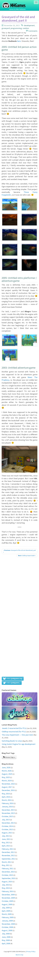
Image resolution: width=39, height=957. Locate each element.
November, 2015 (8, 813)
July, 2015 (6, 819)
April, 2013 (6, 845)
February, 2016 (7, 803)
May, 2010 (6, 888)
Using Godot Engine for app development (18, 744)
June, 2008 (6, 937)
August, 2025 (7, 774)
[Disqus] (19, 589)
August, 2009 (7, 904)
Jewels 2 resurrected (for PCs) (14, 728)
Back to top (19, 955)
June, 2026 (6, 767)
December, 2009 (8, 894)
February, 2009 (7, 917)
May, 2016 (6, 793)
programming (16, 28)
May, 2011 (6, 865)
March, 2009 (6, 914)
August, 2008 (7, 930)
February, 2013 (7, 849)
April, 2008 (6, 943)
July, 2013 (6, 836)
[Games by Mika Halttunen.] (14, 2)
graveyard (6, 28)
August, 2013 (7, 832)
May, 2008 (6, 940)
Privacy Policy (30, 951)
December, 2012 (8, 852)
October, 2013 (7, 829)
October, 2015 (7, 816)
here (19, 41)
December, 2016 (8, 790)
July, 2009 (6, 907)
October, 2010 (7, 875)
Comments (32, 31)
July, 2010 (6, 885)
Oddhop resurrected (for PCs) (14, 731)
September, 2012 (8, 859)
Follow (14, 679)
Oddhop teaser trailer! (27, 556)
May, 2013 (6, 842)
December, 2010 (8, 871)
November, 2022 (8, 784)
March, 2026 (6, 770)
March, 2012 (6, 862)
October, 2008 (7, 927)
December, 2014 (8, 823)
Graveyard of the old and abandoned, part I (19, 551)
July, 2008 (6, 933)
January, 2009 (7, 920)
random (26, 28)
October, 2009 (7, 901)
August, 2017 (7, 787)
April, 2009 (6, 911)
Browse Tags (9, 757)
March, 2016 (6, 800)
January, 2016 (7, 806)
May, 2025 (6, 777)
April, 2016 (6, 797)
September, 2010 (8, 878)
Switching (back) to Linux (12, 741)
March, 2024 (6, 780)
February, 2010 (7, 891)
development (29, 25)
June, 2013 (6, 839)
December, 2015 (8, 810)
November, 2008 (8, 924)
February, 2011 (7, 868)
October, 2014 (7, 826)
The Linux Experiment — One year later (17, 735)
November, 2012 (8, 855)
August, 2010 (7, 881)
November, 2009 (8, 898)
